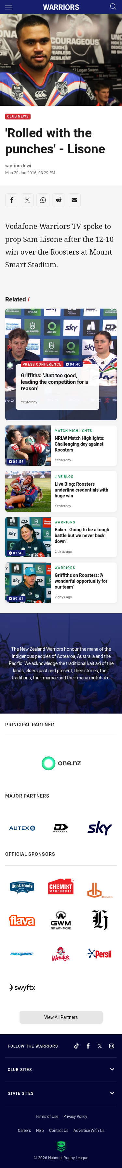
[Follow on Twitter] (99, 1046)
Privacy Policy (75, 1116)
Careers (24, 1130)
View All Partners (61, 1017)
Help (40, 1130)
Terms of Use (46, 1116)
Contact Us (58, 1130)
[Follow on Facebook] (88, 1046)
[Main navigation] (8, 7)
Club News (18, 117)
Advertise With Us (89, 1130)
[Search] (113, 7)
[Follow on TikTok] (76, 1046)
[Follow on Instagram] (111, 1046)
